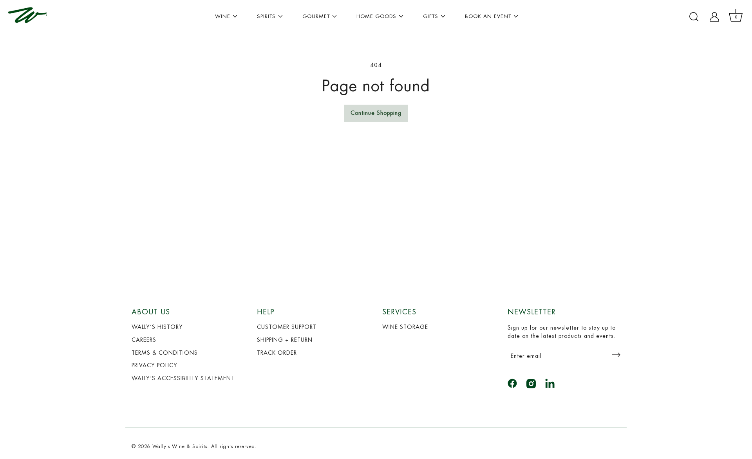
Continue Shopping (376, 112)
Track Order (277, 352)
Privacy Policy (154, 365)
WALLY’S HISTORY (157, 326)
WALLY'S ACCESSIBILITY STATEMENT (183, 378)
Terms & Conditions (165, 352)
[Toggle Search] (694, 17)
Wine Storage (405, 326)
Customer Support (286, 326)
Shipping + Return (285, 339)
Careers (144, 339)
